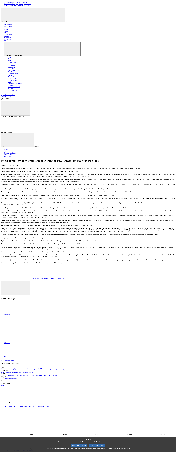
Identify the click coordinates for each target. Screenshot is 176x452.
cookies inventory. (125, 448)
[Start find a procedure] (15, 108)
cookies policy (112, 448)
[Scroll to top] (15, 288)
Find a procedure (6, 98)
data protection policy (99, 448)
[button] (28, 399)
